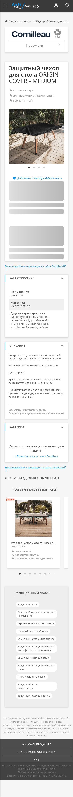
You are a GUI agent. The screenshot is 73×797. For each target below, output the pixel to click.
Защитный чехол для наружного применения (36, 614)
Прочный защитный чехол (33, 631)
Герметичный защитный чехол (36, 623)
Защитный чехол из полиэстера (36, 639)
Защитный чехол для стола (33, 657)
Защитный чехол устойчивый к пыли (36, 667)
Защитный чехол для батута (34, 695)
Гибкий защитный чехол (32, 676)
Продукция (34, 45)
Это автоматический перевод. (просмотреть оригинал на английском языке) (36, 411)
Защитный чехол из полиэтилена (29, 686)
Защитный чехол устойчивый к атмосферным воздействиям (36, 648)
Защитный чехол (27, 604)
